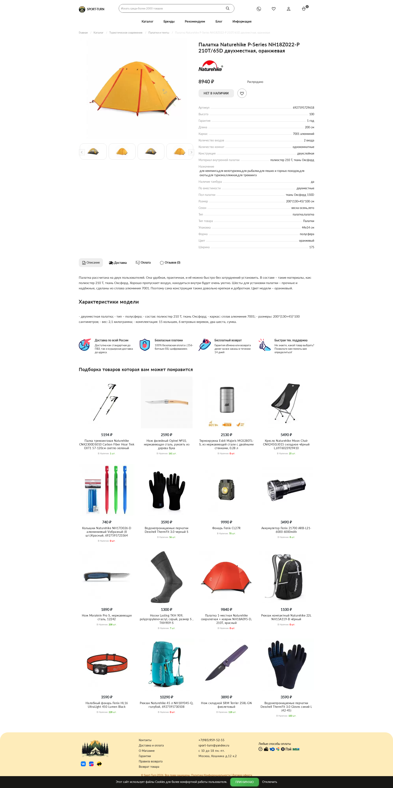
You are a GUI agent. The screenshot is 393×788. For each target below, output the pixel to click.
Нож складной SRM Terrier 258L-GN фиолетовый (226, 704)
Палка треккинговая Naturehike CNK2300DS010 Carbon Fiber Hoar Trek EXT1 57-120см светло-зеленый (106, 444)
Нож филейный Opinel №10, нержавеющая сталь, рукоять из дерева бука (167, 444)
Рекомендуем (195, 21)
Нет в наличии (216, 93)
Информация (242, 21)
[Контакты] (259, 8)
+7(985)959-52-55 (212, 740)
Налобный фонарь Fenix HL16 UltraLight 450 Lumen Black (107, 704)
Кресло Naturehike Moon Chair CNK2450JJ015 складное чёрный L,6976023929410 (286, 444)
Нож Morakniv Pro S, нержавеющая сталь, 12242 (107, 617)
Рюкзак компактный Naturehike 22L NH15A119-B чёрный (286, 617)
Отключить (269, 781)
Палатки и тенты (158, 32)
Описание (93, 262)
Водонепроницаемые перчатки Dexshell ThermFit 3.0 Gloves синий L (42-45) (286, 706)
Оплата (145, 262)
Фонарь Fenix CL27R (226, 528)
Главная (83, 32)
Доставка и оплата (151, 745)
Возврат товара (149, 766)
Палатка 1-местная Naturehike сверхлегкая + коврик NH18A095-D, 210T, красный (226, 619)
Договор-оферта (242, 775)
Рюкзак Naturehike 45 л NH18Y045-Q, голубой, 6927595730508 (166, 704)
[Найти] (227, 8)
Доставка (120, 262)
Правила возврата (151, 761)
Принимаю (244, 782)
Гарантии (145, 756)
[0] (303, 8)
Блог (219, 21)
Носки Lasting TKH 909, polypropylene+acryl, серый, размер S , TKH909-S (166, 619)
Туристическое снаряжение (125, 32)
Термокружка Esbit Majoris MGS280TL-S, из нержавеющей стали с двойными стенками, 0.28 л (226, 444)
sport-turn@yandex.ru (214, 745)
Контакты (145, 740)
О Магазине (147, 750)
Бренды (169, 21)
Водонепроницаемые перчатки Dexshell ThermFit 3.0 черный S (167, 529)
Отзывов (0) (172, 262)
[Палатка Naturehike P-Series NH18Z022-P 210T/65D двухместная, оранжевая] (136, 88)
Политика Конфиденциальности (210, 775)
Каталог (147, 21)
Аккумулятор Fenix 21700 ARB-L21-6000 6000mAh (286, 529)
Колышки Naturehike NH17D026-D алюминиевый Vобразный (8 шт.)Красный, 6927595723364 (106, 531)
